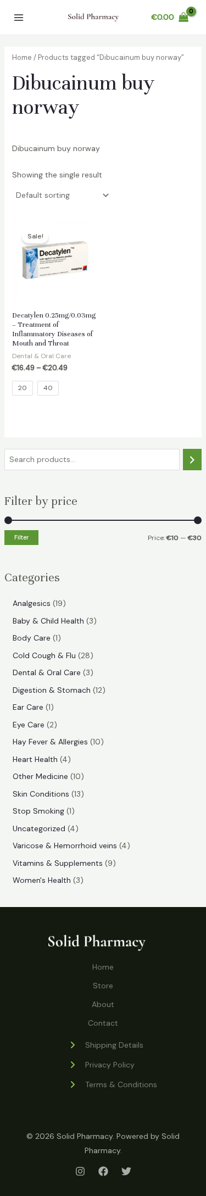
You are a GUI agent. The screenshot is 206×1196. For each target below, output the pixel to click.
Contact (103, 1023)
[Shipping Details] (105, 1045)
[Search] (192, 459)
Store (103, 986)
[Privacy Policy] (101, 1065)
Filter (21, 537)
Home (22, 57)
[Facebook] (103, 1171)
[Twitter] (126, 1171)
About (103, 1004)
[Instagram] (80, 1171)
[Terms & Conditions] (112, 1084)
